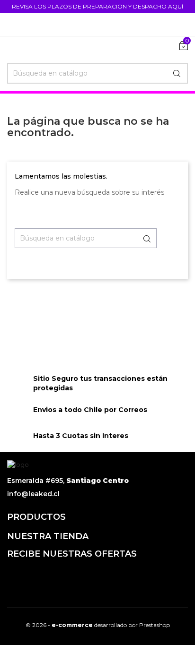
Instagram (119, 575)
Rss (41, 575)
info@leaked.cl (33, 494)
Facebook (15, 575)
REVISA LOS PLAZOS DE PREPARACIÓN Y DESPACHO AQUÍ (97, 6)
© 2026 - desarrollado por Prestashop (98, 624)
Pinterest (93, 575)
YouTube (67, 575)
